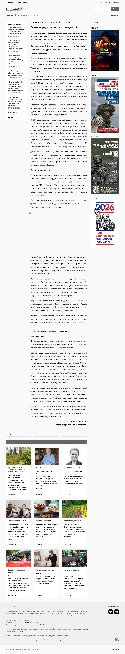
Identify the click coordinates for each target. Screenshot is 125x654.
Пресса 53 (22, 631)
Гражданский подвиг (72, 468)
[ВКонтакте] (110, 611)
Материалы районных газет (29, 15)
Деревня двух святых (72, 521)
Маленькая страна (71, 570)
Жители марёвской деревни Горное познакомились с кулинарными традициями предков (16, 86)
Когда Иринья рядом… (45, 570)
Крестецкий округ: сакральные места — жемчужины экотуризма (18, 469)
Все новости (12, 112)
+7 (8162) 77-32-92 (31, 622)
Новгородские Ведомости (109, 2)
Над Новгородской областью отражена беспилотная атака (15, 73)
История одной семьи (17, 521)
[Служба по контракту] (105, 166)
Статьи (54, 22)
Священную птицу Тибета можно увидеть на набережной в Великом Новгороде (15, 45)
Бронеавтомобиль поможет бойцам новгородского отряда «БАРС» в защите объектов (16, 60)
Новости (9, 15)
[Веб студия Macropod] (117, 639)
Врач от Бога (41, 468)
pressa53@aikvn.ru (40, 625)
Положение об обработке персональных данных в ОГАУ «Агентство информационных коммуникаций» (44, 640)
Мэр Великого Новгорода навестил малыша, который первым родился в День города (15, 101)
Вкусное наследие (43, 521)
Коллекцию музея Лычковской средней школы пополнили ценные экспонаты (16, 31)
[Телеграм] (116, 611)
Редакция (115, 15)
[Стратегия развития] (105, 223)
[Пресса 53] (31, 9)
